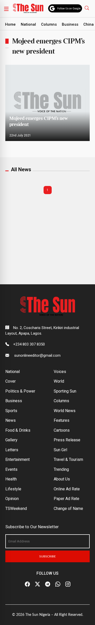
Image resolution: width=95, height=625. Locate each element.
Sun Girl (60, 449)
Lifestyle (13, 489)
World (59, 381)
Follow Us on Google (69, 8)
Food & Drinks (17, 430)
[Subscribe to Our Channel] (47, 584)
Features (61, 420)
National (28, 24)
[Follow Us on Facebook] (27, 584)
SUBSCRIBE (47, 556)
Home (10, 24)
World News (64, 410)
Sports (11, 410)
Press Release (67, 440)
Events (11, 469)
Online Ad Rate (67, 489)
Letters (11, 449)
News (10, 420)
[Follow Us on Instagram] (67, 584)
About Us (62, 479)
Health (11, 479)
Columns (49, 24)
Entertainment (17, 459)
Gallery (11, 440)
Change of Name (68, 508)
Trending (61, 469)
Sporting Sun (65, 391)
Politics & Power (20, 391)
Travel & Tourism (68, 459)
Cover (10, 381)
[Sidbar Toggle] (6, 9)
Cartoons (62, 430)
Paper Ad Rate (66, 498)
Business (70, 24)
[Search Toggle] (87, 8)
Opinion (12, 498)
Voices (60, 371)
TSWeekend (16, 508)
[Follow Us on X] (37, 584)
